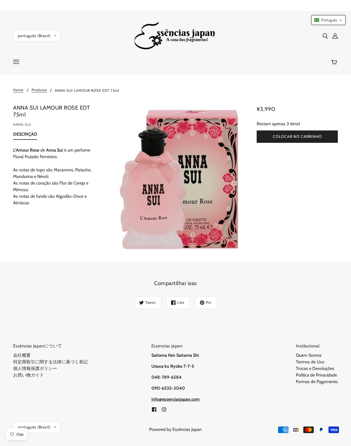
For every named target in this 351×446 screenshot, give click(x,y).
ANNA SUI (22, 124)
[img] (325, 35)
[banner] (175, 35)
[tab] (25, 135)
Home (18, 90)
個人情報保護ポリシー (35, 368)
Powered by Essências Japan (175, 429)
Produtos (39, 90)
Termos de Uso (310, 361)
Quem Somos (309, 355)
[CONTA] (335, 35)
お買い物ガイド (28, 375)
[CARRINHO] (335, 62)
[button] (328, 20)
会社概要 (22, 355)
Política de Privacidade (316, 375)
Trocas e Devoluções (315, 368)
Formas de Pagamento (317, 381)
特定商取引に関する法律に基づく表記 (50, 361)
